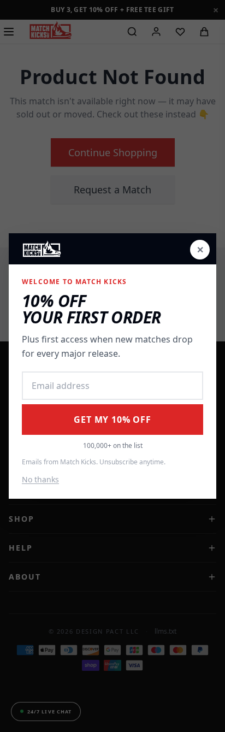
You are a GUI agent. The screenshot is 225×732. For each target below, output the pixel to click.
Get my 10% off (112, 420)
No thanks (40, 479)
